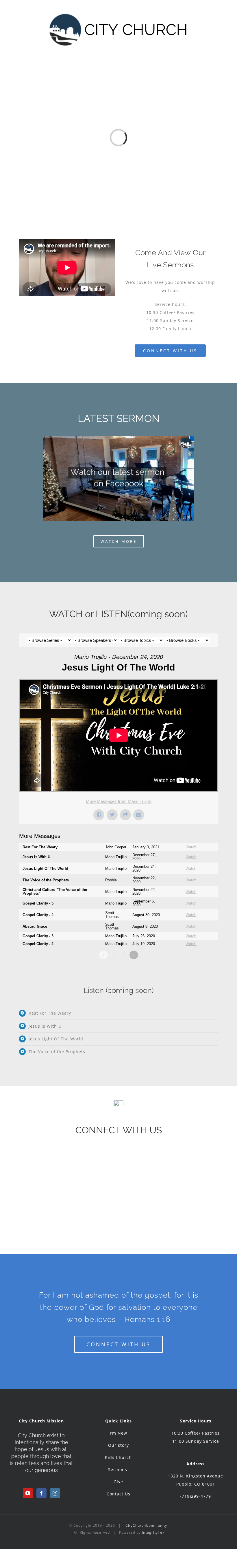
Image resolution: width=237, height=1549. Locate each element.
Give (118, 1481)
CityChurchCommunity (146, 1525)
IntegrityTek (153, 1532)
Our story (118, 1445)
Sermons (118, 1469)
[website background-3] (118, 438)
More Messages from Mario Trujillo (118, 801)
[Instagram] (55, 1493)
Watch (191, 847)
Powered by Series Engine (196, 971)
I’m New (118, 1433)
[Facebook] (41, 1493)
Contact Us (118, 1494)
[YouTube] (28, 1493)
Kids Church (118, 1457)
